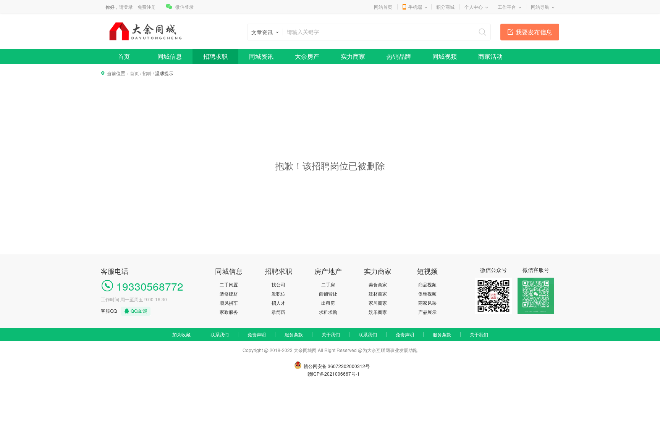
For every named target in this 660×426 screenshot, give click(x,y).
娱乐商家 (378, 312)
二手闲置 (229, 284)
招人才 (278, 302)
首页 (124, 56)
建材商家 (378, 293)
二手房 (328, 284)
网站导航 (540, 6)
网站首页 (383, 6)
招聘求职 (215, 56)
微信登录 (184, 6)
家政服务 (229, 312)
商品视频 (427, 284)
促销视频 (427, 293)
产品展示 (427, 312)
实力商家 (353, 56)
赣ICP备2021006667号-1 (333, 373)
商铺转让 (328, 293)
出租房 (328, 302)
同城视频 (444, 56)
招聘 (147, 73)
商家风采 (427, 302)
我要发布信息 (534, 31)
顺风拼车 (229, 302)
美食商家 (378, 284)
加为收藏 (181, 334)
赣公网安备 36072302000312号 (337, 366)
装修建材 (229, 293)
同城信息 (169, 56)
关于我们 (331, 334)
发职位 (278, 293)
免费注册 (147, 6)
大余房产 (307, 56)
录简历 (278, 312)
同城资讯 (261, 56)
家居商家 (378, 302)
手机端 (415, 6)
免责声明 (256, 334)
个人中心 (473, 6)
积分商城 (445, 6)
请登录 (126, 6)
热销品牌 (399, 56)
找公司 (278, 284)
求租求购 (328, 312)
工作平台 (507, 6)
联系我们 (219, 334)
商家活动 (490, 56)
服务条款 (294, 334)
